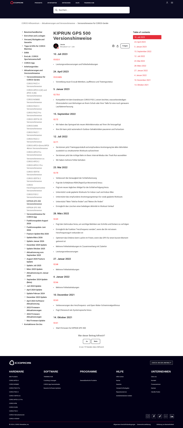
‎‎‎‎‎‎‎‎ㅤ (152, 424)
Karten (118, 380)
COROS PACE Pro (14, 388)
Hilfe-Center (120, 376)
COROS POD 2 (13, 411)
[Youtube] (166, 416)
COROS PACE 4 (14, 392)
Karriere (153, 388)
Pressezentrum (156, 384)
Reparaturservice (121, 392)
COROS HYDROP (14, 418)
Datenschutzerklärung (144, 424)
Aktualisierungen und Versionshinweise (58, 23)
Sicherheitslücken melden (124, 396)
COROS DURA (13, 407)
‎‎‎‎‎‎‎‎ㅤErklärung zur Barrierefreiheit (165, 424)
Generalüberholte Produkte (88, 380)
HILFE (77, 3)
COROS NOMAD (14, 384)
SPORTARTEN (52, 3)
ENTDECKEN (66, 3)
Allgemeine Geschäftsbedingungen (124, 424)
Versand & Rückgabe (122, 388)
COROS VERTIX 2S (14, 396)
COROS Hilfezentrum (30, 23)
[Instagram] (148, 416)
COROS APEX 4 (14, 380)
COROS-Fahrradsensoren (16, 415)
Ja (87, 341)
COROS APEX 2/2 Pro (16, 399)
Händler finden (155, 392)
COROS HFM (13, 403)
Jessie (62, 44)
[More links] (171, 2)
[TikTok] (160, 416)
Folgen (125, 46)
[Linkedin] (172, 416)
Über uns (154, 376)
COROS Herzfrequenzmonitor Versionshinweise (36, 188)
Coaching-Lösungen (50, 380)
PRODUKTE (38, 3)
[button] (36, 32)
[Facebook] (154, 416)
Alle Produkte (13, 376)
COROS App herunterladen (52, 384)
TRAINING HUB (89, 3)
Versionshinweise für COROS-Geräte (93, 23)
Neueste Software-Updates (52, 388)
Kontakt (153, 380)
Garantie (118, 384)
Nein (95, 341)
